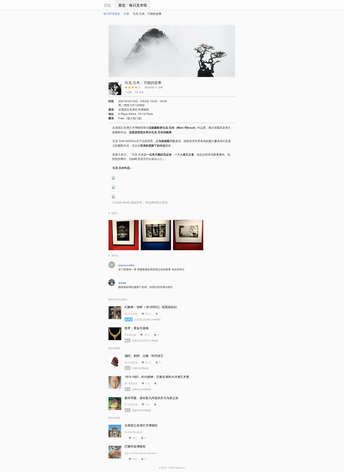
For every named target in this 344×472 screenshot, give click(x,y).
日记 (107, 5)
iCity (91, 5)
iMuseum (180, 467)
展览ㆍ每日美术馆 (132, 5)
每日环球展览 (111, 14)
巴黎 (126, 14)
